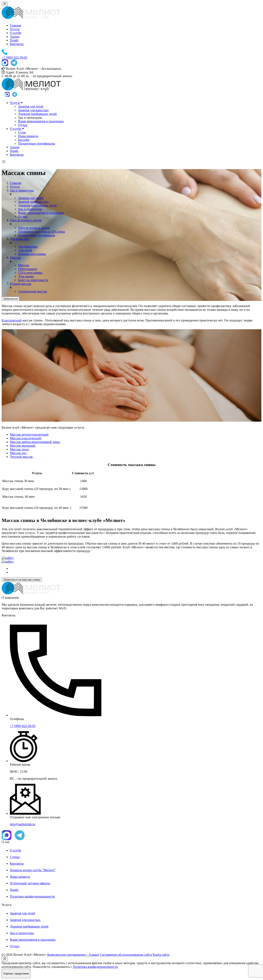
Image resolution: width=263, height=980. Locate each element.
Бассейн (23, 139)
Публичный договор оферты (30, 883)
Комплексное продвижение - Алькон (73, 954)
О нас (22, 132)
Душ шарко (26, 276)
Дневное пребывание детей (37, 114)
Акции (15, 36)
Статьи (15, 857)
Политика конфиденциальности (32, 896)
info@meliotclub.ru (22, 824)
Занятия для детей (30, 106)
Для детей (25, 250)
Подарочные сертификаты (36, 143)
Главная (15, 25)
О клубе (15, 33)
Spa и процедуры (30, 209)
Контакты (17, 44)
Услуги (15, 29)
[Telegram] (14, 63)
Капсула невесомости (33, 280)
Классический (12, 320)
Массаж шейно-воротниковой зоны (35, 442)
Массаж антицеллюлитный (29, 434)
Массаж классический (25, 438)
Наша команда (28, 136)
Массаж (23, 265)
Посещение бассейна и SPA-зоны (41, 231)
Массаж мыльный (22, 445)
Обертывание (27, 269)
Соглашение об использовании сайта (126, 954)
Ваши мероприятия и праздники (41, 121)
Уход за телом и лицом (34, 228)
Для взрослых (27, 246)
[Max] (5, 63)
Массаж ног (18, 453)
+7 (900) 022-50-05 (23, 726)
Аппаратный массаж (32, 291)
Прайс (14, 40)
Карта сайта (161, 954)
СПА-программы (30, 272)
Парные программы (32, 254)
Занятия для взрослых (33, 110)
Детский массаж (21, 456)
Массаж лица (19, 449)
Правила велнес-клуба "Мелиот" (33, 870)
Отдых (23, 125)
